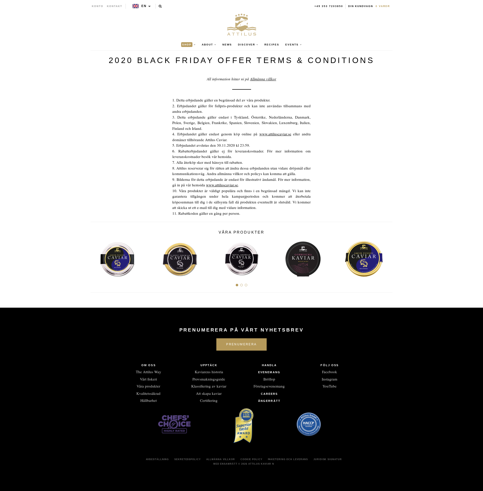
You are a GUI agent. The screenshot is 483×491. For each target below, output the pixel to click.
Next (386, 257)
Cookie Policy (251, 459)
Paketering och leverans (288, 459)
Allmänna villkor (263, 78)
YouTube (330, 386)
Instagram (329, 378)
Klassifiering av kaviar (208, 386)
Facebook (329, 371)
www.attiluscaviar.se (275, 133)
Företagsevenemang (269, 386)
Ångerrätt (269, 400)
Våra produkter (148, 386)
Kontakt (114, 6)
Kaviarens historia (209, 371)
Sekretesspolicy (187, 459)
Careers (269, 393)
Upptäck (209, 365)
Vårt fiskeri (148, 378)
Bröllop (269, 378)
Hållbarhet (148, 400)
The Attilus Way (148, 371)
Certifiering (209, 400)
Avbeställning (157, 459)
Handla (269, 365)
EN (144, 6)
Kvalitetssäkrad (148, 393)
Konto (97, 6)
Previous (96, 257)
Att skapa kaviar (209, 393)
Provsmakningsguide (208, 378)
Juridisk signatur (327, 459)
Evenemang (269, 372)
